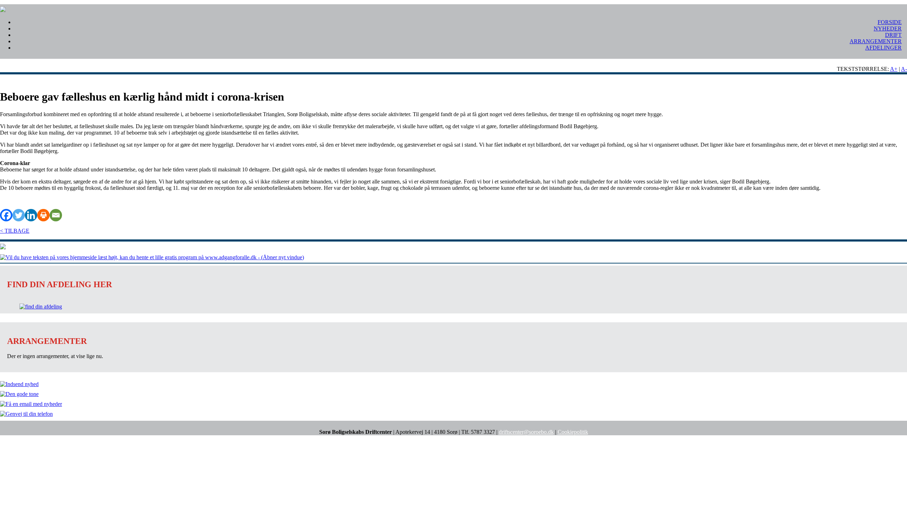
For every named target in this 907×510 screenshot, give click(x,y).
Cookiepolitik (573, 432)
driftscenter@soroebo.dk (526, 432)
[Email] (56, 215)
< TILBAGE (14, 231)
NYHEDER (888, 29)
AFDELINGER (883, 48)
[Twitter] (18, 215)
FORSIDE (890, 22)
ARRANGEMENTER (876, 41)
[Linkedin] (31, 215)
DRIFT (893, 35)
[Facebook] (6, 215)
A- (904, 69)
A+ (893, 69)
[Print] (43, 215)
